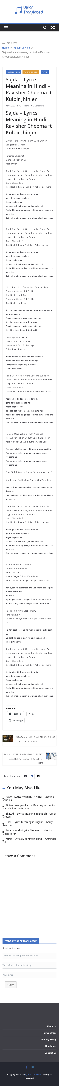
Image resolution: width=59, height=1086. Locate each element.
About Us (51, 1026)
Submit (10, 984)
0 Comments (38, 106)
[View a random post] (52, 27)
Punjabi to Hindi (31, 72)
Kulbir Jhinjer (13, 72)
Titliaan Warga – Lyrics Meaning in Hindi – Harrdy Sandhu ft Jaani (29, 806)
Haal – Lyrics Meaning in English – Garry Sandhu (28, 823)
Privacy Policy (48, 1039)
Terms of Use (49, 1033)
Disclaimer (50, 1046)
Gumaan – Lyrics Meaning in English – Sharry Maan (35, 739)
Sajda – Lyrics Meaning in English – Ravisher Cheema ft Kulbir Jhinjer (23, 759)
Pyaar (44, 72)
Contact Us (50, 1053)
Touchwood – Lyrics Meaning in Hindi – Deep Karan (27, 832)
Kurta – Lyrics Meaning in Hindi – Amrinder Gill (29, 840)
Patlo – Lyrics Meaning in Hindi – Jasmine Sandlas (28, 798)
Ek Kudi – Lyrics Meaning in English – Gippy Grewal (29, 815)
